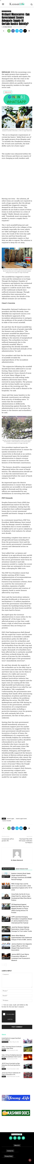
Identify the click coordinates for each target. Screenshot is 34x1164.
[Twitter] (17, 31)
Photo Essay (5, 1042)
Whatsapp (16, 102)
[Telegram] (21, 31)
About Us (17, 1145)
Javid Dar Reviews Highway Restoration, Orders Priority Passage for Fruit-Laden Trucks (21, 929)
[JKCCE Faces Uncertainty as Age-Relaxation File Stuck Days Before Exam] (28, 1066)
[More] (29, 31)
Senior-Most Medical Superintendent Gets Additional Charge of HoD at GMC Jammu (21, 937)
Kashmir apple (10, 818)
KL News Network (7, 27)
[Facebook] (13, 31)
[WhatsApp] (9, 31)
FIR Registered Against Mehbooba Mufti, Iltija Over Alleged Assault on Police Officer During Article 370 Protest (20, 908)
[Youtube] (23, 1138)
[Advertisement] (17, 52)
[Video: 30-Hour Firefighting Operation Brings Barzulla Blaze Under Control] (28, 1057)
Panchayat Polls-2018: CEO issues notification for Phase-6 (25, 840)
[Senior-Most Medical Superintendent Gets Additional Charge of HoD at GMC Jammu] (6, 938)
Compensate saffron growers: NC (8, 840)
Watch (4, 1034)
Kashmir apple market (21, 818)
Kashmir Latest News (6, 11)
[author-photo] (17, 857)
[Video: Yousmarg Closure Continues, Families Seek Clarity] (28, 1049)
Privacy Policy (8, 1156)
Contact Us (10, 1151)
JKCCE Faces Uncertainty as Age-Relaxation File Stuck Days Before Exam (11, 1065)
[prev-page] (3, 965)
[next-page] (6, 965)
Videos (3, 1050)
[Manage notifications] (30, 1160)
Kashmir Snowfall (7, 820)
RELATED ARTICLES (8, 869)
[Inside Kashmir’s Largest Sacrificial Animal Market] (28, 1040)
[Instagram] (15, 1138)
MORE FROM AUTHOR (22, 869)
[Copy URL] (25, 31)
